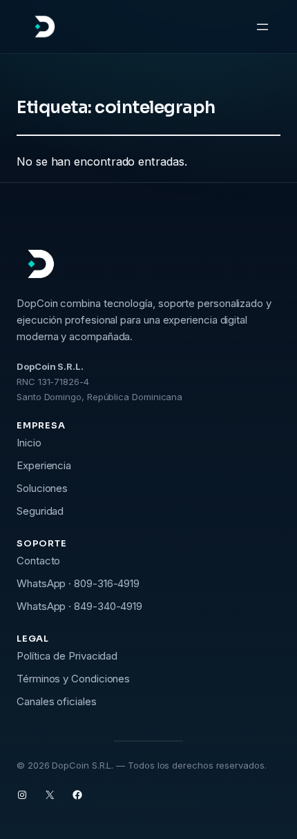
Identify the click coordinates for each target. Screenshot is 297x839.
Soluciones (42, 488)
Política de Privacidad (67, 655)
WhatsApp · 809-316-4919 (78, 583)
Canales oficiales (57, 701)
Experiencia (44, 465)
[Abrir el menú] (262, 27)
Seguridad (40, 510)
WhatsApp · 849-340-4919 (79, 606)
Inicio (29, 442)
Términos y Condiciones (73, 678)
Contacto (38, 560)
